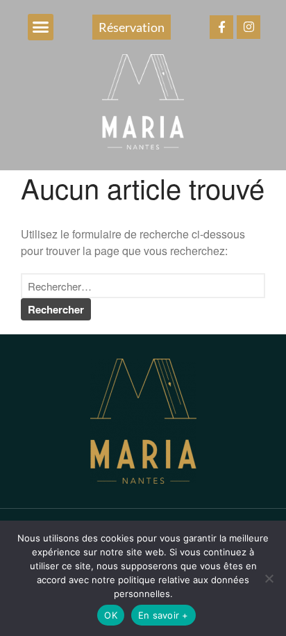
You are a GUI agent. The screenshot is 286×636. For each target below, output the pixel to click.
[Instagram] (248, 27)
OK (110, 615)
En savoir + (163, 615)
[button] (41, 27)
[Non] (269, 578)
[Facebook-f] (221, 27)
